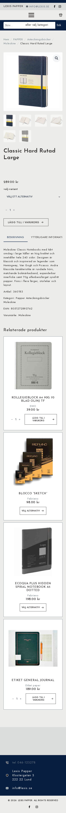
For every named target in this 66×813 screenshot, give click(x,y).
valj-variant (11, 189)
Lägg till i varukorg (23, 222)
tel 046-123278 (24, 762)
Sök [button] (59, 25)
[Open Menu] (31, 15)
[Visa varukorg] (60, 15)
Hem (6, 39)
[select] (39, 25)
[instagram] (59, 6)
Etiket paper (33, 685)
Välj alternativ (31, 510)
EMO (33, 406)
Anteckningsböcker (39, 39)
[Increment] (14, 210)
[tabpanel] (33, 282)
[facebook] (54, 6)
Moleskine (10, 43)
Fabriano (32, 499)
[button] (56, 58)
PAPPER (18, 39)
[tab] (16, 237)
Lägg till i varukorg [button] (38, 419)
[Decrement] (6, 210)
